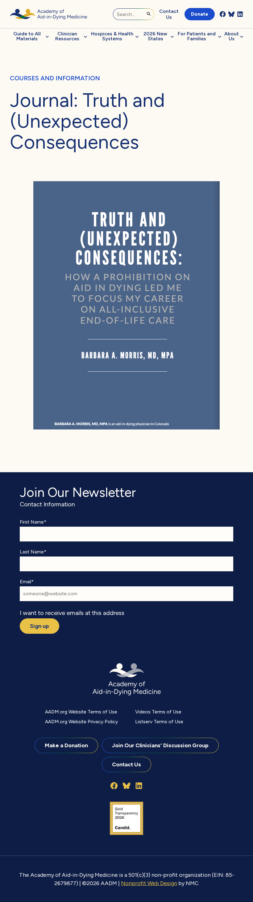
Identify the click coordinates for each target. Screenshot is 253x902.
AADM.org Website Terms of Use (81, 712)
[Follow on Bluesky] (231, 14)
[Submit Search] (148, 13)
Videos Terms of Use (158, 712)
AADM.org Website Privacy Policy (81, 721)
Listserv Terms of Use (159, 721)
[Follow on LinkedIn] (240, 14)
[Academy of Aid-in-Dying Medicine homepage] (48, 14)
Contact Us (169, 14)
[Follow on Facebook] (223, 14)
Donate (199, 14)
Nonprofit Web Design (149, 883)
